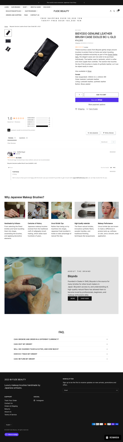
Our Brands (15, 7)
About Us (8, 412)
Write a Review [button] (109, 133)
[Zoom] (66, 33)
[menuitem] (7, 7)
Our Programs (30, 11)
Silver (89, 71)
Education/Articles (13, 11)
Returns (7, 409)
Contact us (34, 15)
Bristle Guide (36, 7)
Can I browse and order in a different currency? (36, 339)
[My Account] (110, 11)
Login (7, 7)
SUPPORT (8, 396)
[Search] (114, 11)
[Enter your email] (116, 390)
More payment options (97, 104)
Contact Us (9, 403)
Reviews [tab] (10, 138)
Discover (46, 7)
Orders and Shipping (13, 15)
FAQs (26, 15)
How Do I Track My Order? (25, 354)
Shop (25, 7)
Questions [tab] (22, 138)
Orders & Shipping (11, 406)
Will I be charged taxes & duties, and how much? (36, 349)
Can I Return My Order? (24, 359)
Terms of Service (11, 415)
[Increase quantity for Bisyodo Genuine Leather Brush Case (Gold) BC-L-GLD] (81, 95)
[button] (111, 167)
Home (6, 26)
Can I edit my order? (23, 344)
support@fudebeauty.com (80, 178)
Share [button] (11, 167)
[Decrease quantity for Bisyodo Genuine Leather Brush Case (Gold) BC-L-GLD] (76, 95)
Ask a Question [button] (94, 133)
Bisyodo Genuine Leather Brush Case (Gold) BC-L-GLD (22, 163)
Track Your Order (11, 400)
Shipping (77, 43)
